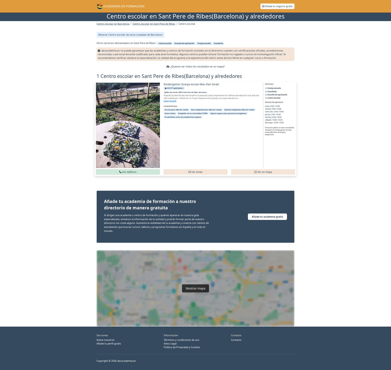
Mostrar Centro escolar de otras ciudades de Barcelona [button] (130, 34)
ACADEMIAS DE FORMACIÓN (123, 6)
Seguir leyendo (170, 101)
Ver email (196, 172)
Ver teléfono (129, 172)
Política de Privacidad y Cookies (182, 347)
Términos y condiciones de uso (181, 340)
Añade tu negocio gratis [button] (278, 6)
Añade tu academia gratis (267, 216)
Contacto (236, 340)
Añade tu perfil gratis (109, 343)
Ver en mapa (264, 172)
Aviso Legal (170, 343)
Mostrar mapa (195, 288)
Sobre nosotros (106, 340)
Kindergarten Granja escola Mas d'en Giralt (191, 84)
